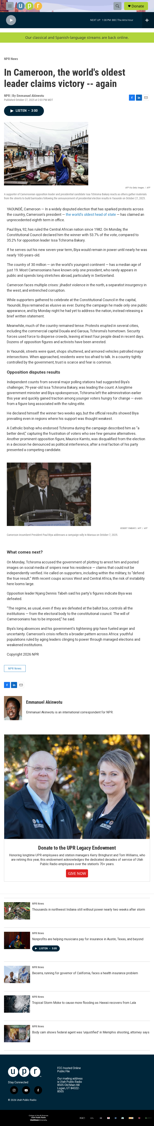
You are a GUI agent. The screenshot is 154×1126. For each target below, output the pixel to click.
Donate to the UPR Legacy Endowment (77, 848)
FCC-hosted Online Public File (69, 1070)
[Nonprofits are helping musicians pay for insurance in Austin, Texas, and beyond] (17, 940)
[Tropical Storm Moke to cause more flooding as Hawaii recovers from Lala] (17, 1004)
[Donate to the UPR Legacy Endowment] (77, 786)
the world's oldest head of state (91, 214)
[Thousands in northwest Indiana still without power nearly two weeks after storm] (17, 910)
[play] (11, 20)
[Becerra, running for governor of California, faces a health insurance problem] (17, 974)
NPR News (11, 59)
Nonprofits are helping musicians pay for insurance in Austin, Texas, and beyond (87, 939)
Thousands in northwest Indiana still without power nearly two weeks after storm (88, 909)
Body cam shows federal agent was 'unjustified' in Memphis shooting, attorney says (90, 1032)
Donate (138, 6)
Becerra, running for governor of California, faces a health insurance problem (85, 973)
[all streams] (148, 20)
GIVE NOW (77, 873)
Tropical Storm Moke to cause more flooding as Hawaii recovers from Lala (84, 1003)
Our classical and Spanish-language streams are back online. (77, 37)
